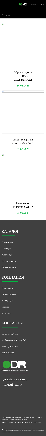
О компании (7, 288)
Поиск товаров (8, 13)
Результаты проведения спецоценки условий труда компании (23, 431)
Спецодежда (7, 242)
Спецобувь (6, 248)
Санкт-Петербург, (10, 334)
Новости (5, 307)
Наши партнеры (9, 294)
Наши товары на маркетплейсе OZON (23, 141)
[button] (3, 4)
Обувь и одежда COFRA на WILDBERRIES (23, 76)
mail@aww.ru (8, 352)
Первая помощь (9, 267)
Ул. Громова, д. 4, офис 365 (14, 340)
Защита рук (7, 255)
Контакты (6, 313)
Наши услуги (8, 300)
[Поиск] (3, 17)
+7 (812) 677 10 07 (37, 4)
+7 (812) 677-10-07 (10, 346)
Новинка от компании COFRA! (23, 205)
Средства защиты (9, 261)
